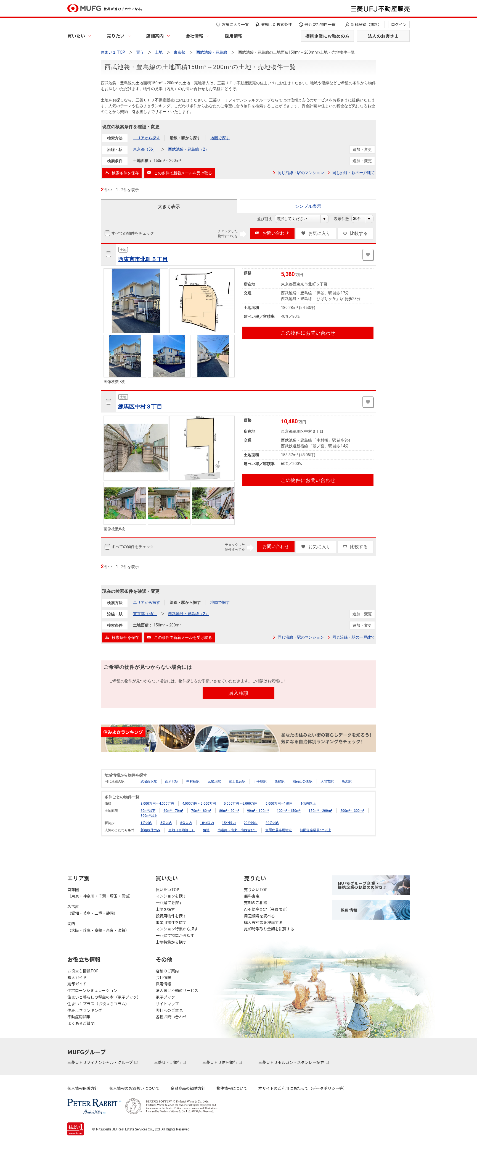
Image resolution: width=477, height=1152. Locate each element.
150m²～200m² (320, 811)
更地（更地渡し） (181, 830)
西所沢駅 (171, 781)
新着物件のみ (150, 830)
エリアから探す (146, 138)
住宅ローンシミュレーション (92, 990)
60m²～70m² (173, 811)
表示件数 (344, 219)
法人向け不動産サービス (177, 990)
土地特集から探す (171, 942)
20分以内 (251, 823)
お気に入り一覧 (235, 24)
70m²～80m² (201, 811)
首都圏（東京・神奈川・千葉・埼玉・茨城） (100, 893)
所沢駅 (347, 781)
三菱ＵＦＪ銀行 (168, 1062)
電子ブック (165, 997)
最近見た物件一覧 (319, 24)
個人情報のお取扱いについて (134, 1088)
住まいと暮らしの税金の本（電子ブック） (104, 997)
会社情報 (194, 35)
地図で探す (220, 138)
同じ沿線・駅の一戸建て (353, 172)
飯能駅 (280, 781)
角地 (206, 830)
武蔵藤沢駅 (149, 781)
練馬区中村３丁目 (140, 406)
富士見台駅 (237, 781)
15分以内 (229, 823)
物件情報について (231, 1088)
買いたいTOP (167, 889)
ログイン (399, 24)
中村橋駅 (193, 781)
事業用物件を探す (171, 922)
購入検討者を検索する (263, 922)
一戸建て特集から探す (175, 935)
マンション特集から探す (177, 928)
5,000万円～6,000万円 (241, 803)
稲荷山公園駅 (302, 781)
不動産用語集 (79, 1016)
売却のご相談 (255, 902)
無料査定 (251, 896)
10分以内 (207, 823)
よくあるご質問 (80, 1023)
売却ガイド (77, 983)
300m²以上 (149, 816)
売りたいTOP (255, 889)
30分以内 (272, 823)
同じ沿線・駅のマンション (301, 172)
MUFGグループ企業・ (362, 885)
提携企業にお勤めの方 (327, 36)
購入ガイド (77, 977)
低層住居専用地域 (278, 830)
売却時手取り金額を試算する (269, 928)
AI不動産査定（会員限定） (267, 909)
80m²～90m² (229, 811)
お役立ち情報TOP (83, 970)
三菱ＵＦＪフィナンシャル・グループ (100, 1062)
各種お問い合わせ (171, 1016)
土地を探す (165, 909)
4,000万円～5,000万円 (199, 803)
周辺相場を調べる (259, 916)
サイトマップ (167, 1003)
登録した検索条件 (276, 24)
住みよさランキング (84, 1010)
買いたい (76, 35)
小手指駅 (260, 781)
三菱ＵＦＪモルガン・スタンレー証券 (291, 1062)
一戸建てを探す (169, 902)
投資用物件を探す (171, 916)
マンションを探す (171, 896)
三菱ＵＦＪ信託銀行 (220, 1062)
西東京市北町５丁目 (143, 259)
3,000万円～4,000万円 (157, 803)
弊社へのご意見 (169, 1010)
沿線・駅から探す (185, 138)
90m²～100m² (258, 811)
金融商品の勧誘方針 (188, 1088)
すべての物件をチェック (133, 233)
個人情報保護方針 (82, 1088)
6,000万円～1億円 (279, 803)
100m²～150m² (289, 811)
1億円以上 (308, 803)
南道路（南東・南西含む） (237, 830)
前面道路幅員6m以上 (315, 830)
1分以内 (146, 823)
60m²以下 (148, 811)
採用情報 (233, 35)
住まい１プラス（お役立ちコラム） (98, 1003)
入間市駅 (327, 781)
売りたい (115, 35)
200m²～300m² (352, 811)
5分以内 (166, 823)
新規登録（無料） (366, 24)
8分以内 (186, 823)
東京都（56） (145, 149)
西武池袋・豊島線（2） (188, 149)
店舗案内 (155, 35)
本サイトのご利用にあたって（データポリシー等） (302, 1088)
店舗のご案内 (167, 970)
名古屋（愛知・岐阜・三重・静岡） (92, 910)
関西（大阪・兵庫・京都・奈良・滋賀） (98, 927)
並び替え (267, 219)
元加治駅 (214, 781)
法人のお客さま (383, 36)
